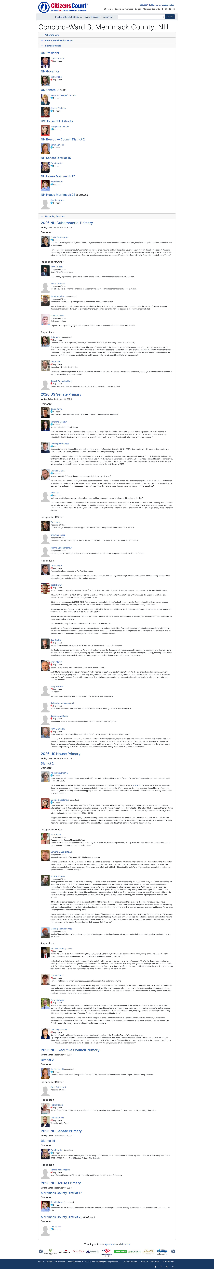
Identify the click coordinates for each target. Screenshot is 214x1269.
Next (173, 1251)
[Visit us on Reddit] (170, 8)
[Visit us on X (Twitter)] (166, 8)
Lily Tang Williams (59, 1029)
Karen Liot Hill (57, 145)
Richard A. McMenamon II (63, 703)
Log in (138, 9)
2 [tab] (109, 1256)
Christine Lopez (58, 535)
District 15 (48, 1141)
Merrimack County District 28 (61, 1217)
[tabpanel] (51, 1252)
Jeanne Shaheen (58, 108)
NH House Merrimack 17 (58, 176)
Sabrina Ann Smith (59, 716)
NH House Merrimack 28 (58, 194)
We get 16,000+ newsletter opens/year (158, 5)
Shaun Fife (56, 361)
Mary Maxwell (57, 686)
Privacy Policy (130, 1261)
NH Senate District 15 (56, 158)
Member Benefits (151, 9)
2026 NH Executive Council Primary (70, 1050)
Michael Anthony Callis (61, 948)
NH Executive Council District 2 (63, 139)
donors (125, 1244)
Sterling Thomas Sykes (62, 928)
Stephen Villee (58, 315)
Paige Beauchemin (59, 773)
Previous (40, 1251)
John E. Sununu (58, 729)
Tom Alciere (56, 565)
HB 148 (146, 350)
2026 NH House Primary (61, 1183)
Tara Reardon (57, 163)
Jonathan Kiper (58, 296)
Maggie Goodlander (60, 126)
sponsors (110, 1244)
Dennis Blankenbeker (61, 1169)
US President (50, 53)
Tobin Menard (57, 1105)
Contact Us (168, 1261)
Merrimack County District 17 (61, 1193)
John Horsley (57, 266)
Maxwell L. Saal (58, 470)
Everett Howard (58, 283)
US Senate (48, 90)
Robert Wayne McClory (62, 381)
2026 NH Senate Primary (61, 1131)
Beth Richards (57, 181)
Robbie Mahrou (58, 876)
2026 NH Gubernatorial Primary (67, 223)
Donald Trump (57, 58)
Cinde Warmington (59, 237)
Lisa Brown (56, 1226)
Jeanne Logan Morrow (61, 548)
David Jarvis (57, 409)
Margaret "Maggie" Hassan (63, 95)
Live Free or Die (76, 1262)
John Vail (55, 492)
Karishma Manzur (59, 422)
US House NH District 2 (57, 121)
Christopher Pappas (60, 443)
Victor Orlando (58, 1000)
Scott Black (56, 834)
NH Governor (50, 71)
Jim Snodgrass (57, 200)
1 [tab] (105, 1256)
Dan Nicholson (58, 975)
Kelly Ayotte (56, 77)
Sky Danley (56, 640)
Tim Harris (56, 522)
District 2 (47, 763)
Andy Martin (57, 662)
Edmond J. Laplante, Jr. (62, 852)
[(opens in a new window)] (51, 1252)
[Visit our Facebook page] (162, 8)
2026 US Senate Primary (61, 394)
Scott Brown (57, 585)
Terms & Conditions (150, 1261)
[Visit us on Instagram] (174, 8)
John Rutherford (59, 1087)
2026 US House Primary (60, 754)
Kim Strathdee (58, 1117)
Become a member (124, 9)
